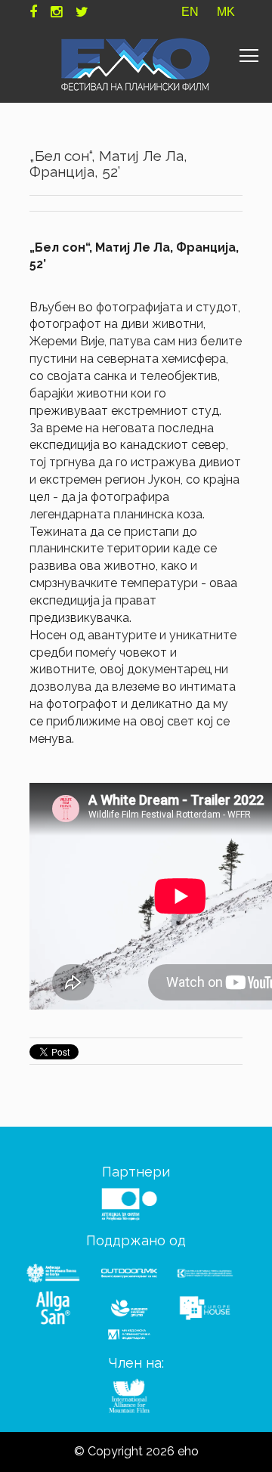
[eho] (136, 63)
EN (190, 11)
